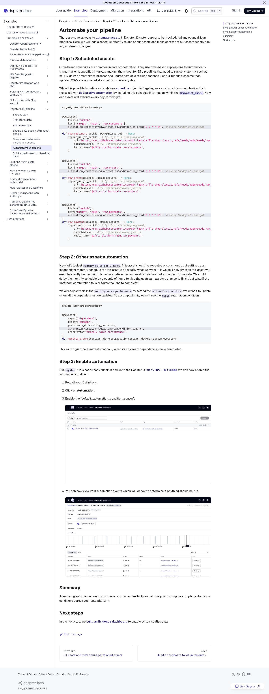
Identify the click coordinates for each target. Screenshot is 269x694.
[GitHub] (243, 675)
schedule (122, 88)
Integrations (135, 10)
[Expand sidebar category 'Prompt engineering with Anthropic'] (48, 194)
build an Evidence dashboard (106, 621)
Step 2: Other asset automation (240, 28)
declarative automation (96, 92)
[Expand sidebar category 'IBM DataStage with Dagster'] (48, 76)
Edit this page (73, 634)
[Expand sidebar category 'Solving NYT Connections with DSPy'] (48, 93)
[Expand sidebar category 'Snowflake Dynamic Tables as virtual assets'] (48, 212)
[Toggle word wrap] (200, 117)
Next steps (229, 40)
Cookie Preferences (78, 674)
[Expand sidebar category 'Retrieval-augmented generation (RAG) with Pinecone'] (48, 203)
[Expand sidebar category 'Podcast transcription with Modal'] (48, 181)
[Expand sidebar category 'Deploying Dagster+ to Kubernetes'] (48, 67)
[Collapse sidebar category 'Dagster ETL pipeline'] (48, 109)
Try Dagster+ (254, 10)
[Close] (264, 2)
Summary (228, 36)
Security (61, 674)
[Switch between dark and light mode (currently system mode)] (186, 11)
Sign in (236, 10)
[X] (233, 675)
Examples (80, 10)
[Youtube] (248, 675)
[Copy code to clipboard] (207, 117)
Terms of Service (27, 674)
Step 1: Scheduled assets (239, 23)
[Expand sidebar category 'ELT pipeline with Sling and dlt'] (48, 102)
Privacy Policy (47, 674)
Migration (117, 10)
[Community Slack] (238, 675)
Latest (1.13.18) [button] (167, 10)
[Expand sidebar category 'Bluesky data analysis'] (48, 60)
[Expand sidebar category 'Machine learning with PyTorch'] (48, 172)
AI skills (160, 2)
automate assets (108, 37)
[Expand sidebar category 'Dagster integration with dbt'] (48, 84)
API (149, 10)
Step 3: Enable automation (237, 32)
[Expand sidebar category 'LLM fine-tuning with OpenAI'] (48, 163)
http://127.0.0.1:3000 (161, 370)
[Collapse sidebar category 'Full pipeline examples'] (48, 38)
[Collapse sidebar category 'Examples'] (48, 21)
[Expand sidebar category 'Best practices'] (48, 219)
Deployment (99, 10)
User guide (63, 10)
